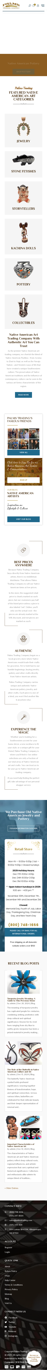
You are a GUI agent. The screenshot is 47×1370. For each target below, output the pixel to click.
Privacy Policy (11, 1289)
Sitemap (8, 1294)
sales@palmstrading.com (20, 1220)
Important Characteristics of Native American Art (20, 1145)
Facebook (12, 1318)
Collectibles (23, 323)
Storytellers (23, 208)
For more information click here (23, 828)
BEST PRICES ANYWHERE (23, 563)
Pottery (23, 284)
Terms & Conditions (14, 1285)
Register (8, 1247)
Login (7, 1252)
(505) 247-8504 (16, 1216)
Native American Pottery (23, 63)
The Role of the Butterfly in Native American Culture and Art (23, 1071)
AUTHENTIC (23, 651)
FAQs (7, 1276)
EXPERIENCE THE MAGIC (23, 730)
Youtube (12, 1327)
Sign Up (23, 480)
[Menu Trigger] (42, 5)
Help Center (10, 1280)
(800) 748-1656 (23, 925)
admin (13, 1003)
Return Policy (11, 1271)
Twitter (11, 1322)
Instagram (12, 1336)
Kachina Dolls (23, 248)
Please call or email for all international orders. (23, 932)
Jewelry (23, 141)
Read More (23, 394)
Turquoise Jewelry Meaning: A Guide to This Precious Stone (21, 999)
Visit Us (8, 1303)
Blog (33, 1003)
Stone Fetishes (23, 171)
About (7, 1266)
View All (24, 452)
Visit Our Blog (23, 519)
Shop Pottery (23, 72)
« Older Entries (11, 1188)
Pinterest (12, 1331)
